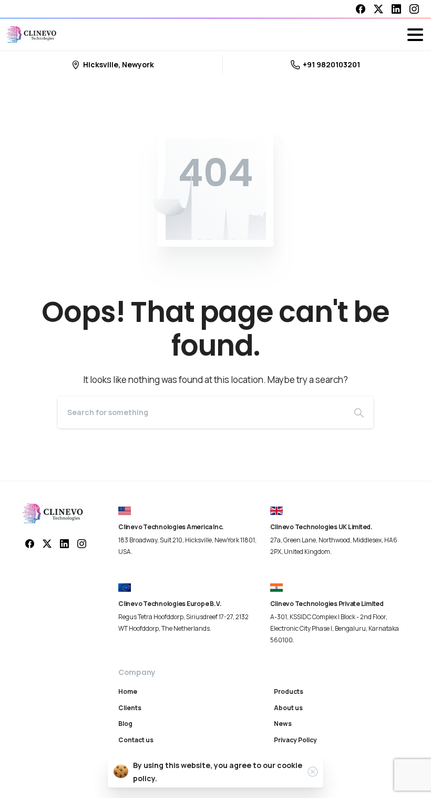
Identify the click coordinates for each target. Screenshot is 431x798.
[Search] (359, 412)
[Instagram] (414, 9)
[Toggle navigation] (415, 35)
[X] (378, 9)
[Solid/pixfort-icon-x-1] (47, 543)
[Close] (312, 771)
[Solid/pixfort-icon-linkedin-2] (64, 543)
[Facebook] (361, 9)
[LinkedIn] (396, 9)
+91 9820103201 (331, 64)
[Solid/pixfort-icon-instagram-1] (81, 543)
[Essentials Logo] (52, 513)
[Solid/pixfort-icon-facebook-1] (29, 543)
